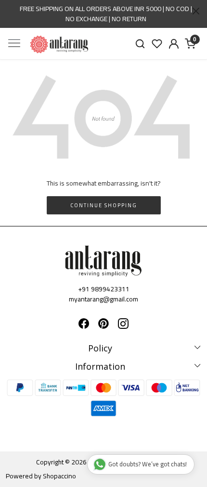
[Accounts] (173, 43)
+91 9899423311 (103, 289)
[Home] (59, 44)
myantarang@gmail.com (103, 299)
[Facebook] (84, 325)
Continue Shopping (103, 205)
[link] (140, 43)
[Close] (196, 11)
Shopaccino (59, 476)
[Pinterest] (103, 325)
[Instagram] (123, 325)
